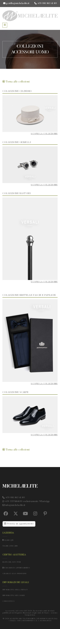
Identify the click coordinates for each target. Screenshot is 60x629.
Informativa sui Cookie (13, 595)
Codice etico (8, 601)
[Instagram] (35, 513)
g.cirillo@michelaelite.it (17, 3)
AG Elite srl (16, 619)
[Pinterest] (45, 513)
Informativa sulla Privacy (15, 590)
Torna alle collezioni (17, 82)
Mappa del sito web (11, 562)
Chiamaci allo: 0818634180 (14, 574)
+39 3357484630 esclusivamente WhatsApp (27, 501)
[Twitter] (15, 513)
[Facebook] (5, 513)
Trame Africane (10, 546)
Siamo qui (8, 540)
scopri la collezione (44, 134)
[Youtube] (25, 513)
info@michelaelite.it (15, 505)
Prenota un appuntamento (20, 524)
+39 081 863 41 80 (47, 3)
